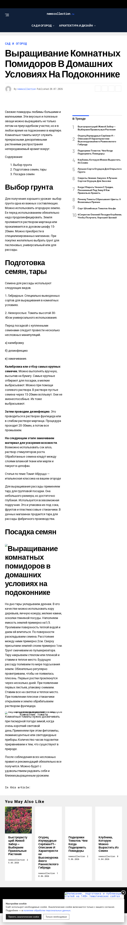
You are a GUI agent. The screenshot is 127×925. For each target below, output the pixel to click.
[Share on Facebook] (98, 89)
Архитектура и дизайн (76, 25)
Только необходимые (56, 917)
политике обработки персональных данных (46, 910)
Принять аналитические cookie (23, 917)
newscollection (26, 88)
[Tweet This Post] (105, 89)
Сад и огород (42, 25)
